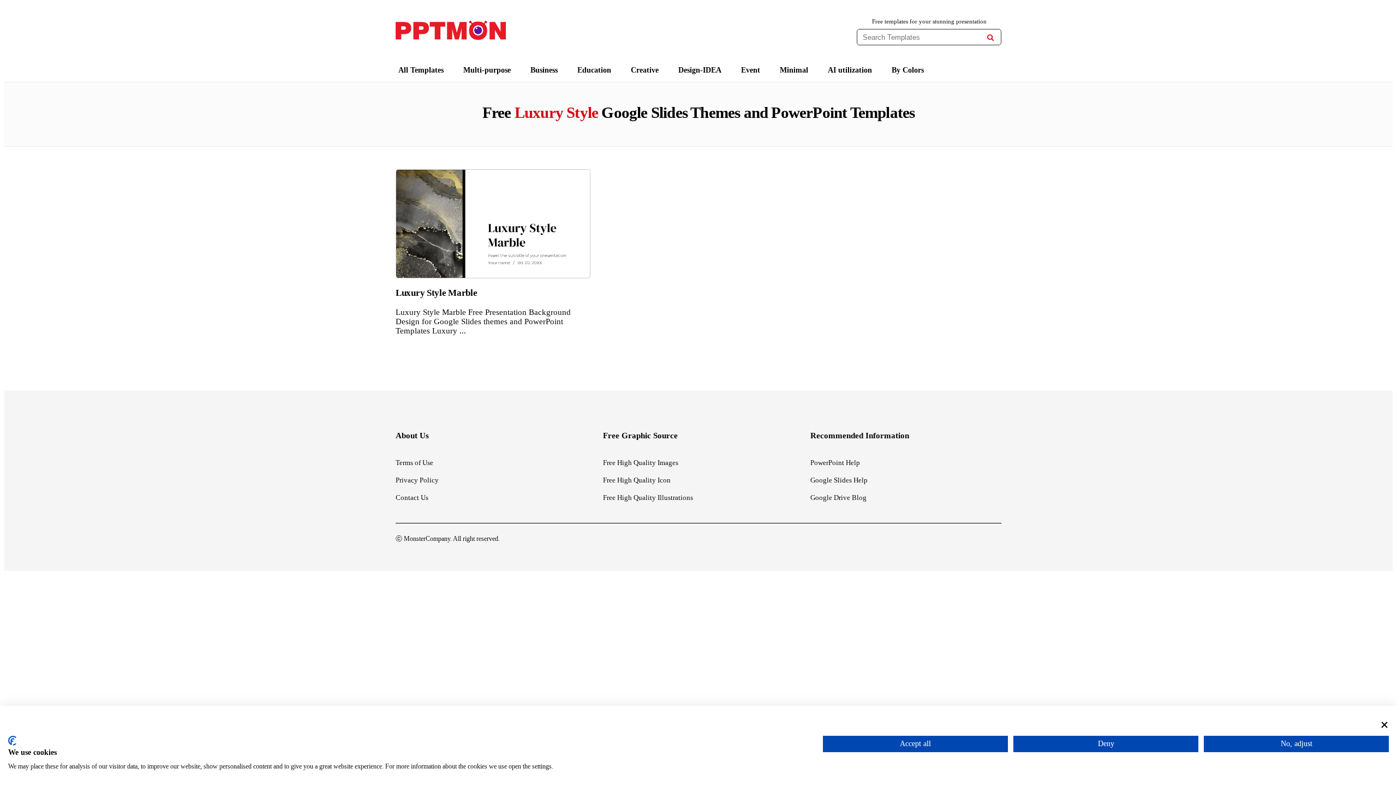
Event (750, 70)
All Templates (421, 70)
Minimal (794, 70)
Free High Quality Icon (637, 480)
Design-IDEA (699, 70)
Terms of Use (414, 462)
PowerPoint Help (835, 462)
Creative (645, 70)
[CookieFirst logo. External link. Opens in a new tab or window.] (12, 741)
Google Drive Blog (838, 497)
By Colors (908, 70)
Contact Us (412, 497)
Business (544, 70)
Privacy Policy (417, 480)
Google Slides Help (839, 480)
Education (594, 70)
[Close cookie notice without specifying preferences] (1384, 724)
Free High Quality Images (640, 462)
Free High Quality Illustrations (648, 497)
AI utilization (850, 70)
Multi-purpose (487, 70)
